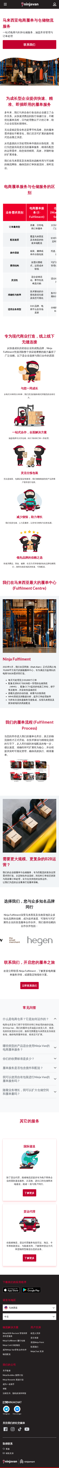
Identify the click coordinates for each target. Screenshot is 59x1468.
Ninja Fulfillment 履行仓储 (14, 1340)
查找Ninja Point (37, 1342)
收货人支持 (35, 1333)
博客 (5, 1388)
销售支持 (10, 1453)
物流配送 (7, 1354)
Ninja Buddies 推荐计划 (13, 1375)
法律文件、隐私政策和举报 (14, 1393)
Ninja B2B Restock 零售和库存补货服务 (15, 1334)
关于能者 (7, 1370)
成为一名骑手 (8, 1384)
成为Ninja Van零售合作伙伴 (14, 1349)
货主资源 (34, 1338)
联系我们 (34, 1347)
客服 (8, 1449)
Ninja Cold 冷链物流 (11, 1345)
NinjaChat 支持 (37, 1351)
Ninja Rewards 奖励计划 (13, 1379)
